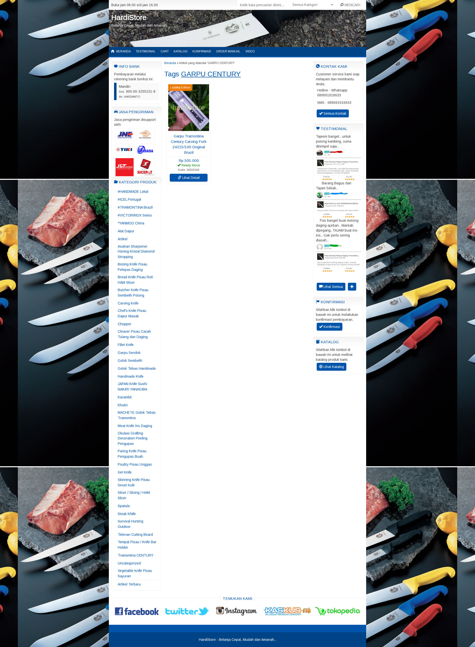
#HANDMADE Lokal (133, 192)
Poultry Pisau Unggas (135, 464)
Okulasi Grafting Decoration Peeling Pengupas (132, 438)
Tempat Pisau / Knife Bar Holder (137, 544)
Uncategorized (129, 563)
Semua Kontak (334, 113)
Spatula (124, 506)
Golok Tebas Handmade (137, 368)
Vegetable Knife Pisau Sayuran (135, 573)
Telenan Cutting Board (135, 535)
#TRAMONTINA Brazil (135, 207)
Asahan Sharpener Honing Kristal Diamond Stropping (136, 251)
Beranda (123, 51)
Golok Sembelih (130, 361)
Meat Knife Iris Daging (135, 426)
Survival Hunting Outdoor (130, 524)
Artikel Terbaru (129, 584)
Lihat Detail (190, 178)
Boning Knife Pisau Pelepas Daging (132, 267)
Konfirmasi (201, 51)
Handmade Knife (130, 376)
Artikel (122, 239)
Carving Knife (128, 303)
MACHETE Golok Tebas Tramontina (137, 415)
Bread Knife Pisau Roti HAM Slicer (135, 279)
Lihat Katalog (333, 367)
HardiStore (128, 17)
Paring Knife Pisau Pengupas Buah (132, 453)
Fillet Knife (126, 345)
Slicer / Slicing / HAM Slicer (134, 495)
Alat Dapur (126, 231)
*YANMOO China (131, 223)
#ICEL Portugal (129, 199)
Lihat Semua (333, 287)
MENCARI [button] (352, 5)
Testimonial (146, 51)
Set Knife (125, 472)
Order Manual (228, 51)
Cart (165, 51)
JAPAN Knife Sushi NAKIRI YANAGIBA (132, 386)
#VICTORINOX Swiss (135, 215)
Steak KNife (127, 514)
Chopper (124, 324)
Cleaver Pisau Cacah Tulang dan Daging (134, 334)
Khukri (123, 405)
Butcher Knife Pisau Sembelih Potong (133, 292)
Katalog (181, 51)
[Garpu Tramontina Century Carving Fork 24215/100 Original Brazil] (188, 128)
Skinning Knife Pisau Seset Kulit (134, 482)
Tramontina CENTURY (135, 555)
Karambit (125, 397)
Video (250, 51)
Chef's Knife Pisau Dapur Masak (132, 313)
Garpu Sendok (129, 353)
